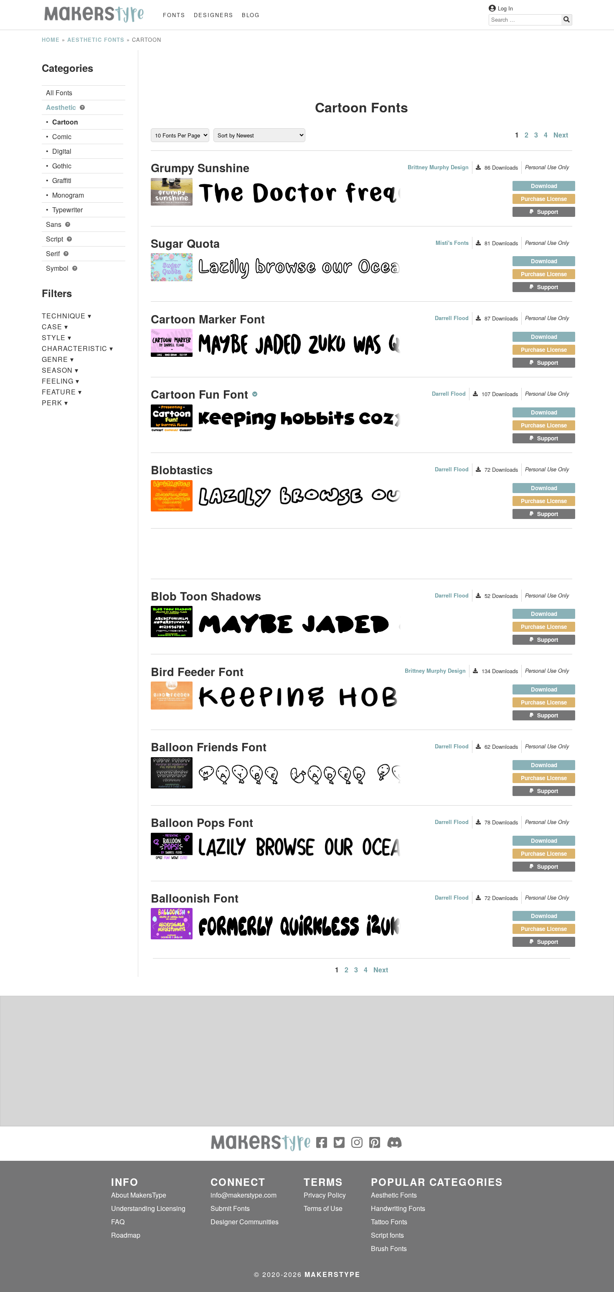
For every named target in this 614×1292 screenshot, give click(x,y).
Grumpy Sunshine (200, 167)
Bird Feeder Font (197, 671)
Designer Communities (245, 1221)
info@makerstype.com (244, 1195)
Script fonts (387, 1235)
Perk (55, 402)
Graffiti (61, 180)
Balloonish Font (194, 898)
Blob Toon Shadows (206, 596)
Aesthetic (62, 107)
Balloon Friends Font (208, 746)
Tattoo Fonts (389, 1221)
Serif (53, 253)
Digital (61, 151)
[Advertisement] (362, 69)
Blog (251, 15)
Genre (58, 359)
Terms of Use (323, 1208)
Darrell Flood (452, 318)
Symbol (58, 268)
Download (544, 186)
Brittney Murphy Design (438, 167)
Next (560, 135)
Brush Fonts (389, 1248)
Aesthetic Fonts (95, 39)
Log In (505, 8)
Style (56, 337)
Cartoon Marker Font (208, 318)
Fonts (174, 15)
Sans (54, 224)
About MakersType (138, 1195)
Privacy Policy (325, 1195)
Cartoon (65, 122)
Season (60, 370)
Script (55, 239)
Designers (213, 15)
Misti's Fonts (452, 243)
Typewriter (67, 209)
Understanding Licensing (148, 1208)
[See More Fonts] (255, 394)
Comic (61, 136)
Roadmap (125, 1235)
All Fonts (59, 92)
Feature (62, 392)
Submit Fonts (230, 1208)
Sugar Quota (185, 243)
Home (51, 39)
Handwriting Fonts (398, 1208)
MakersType (332, 1274)
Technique (66, 315)
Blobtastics (182, 469)
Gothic (61, 165)
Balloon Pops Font (202, 822)
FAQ (117, 1221)
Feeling (60, 381)
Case (55, 326)
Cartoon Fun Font (199, 394)
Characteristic (77, 348)
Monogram (68, 195)
